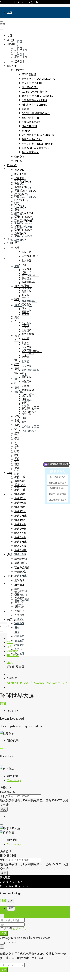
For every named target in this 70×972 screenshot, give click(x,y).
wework (19, 169)
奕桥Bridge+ (21, 225)
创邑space (20, 240)
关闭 (10, 900)
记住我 (8, 929)
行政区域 (12, 258)
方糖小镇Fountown (25, 191)
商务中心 (12, 65)
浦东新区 (19, 372)
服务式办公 (20, 70)
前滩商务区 (28, 390)
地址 (10, 646)
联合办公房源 (21, 567)
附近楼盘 (13, 655)
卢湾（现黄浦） (23, 286)
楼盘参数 (13, 651)
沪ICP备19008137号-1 (12, 881)
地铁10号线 (20, 515)
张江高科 (27, 400)
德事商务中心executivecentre (38, 78)
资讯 (9, 611)
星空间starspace (24, 212)
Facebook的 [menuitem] (39, 682)
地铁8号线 (20, 498)
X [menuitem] (47, 682)
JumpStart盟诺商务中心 (35, 147)
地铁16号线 (20, 541)
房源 (9, 583)
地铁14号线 (20, 532)
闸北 (16, 335)
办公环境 (19, 649)
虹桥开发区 (28, 333)
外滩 (24, 264)
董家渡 (25, 277)
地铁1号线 (19, 476)
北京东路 (27, 260)
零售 (9, 247)
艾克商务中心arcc (32, 83)
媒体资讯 (19, 618)
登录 (3, 933)
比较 (3, 900)
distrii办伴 (20, 173)
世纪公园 (27, 377)
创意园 (11, 44)
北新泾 (25, 361)
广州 (16, 459)
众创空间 (19, 156)
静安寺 (25, 307)
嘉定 (16, 424)
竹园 (24, 417)
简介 (10, 642)
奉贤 (16, 420)
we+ (16, 204)
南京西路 (27, 322)
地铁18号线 (20, 575)
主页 (10, 662)
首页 (9, 12)
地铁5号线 (20, 493)
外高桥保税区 (29, 430)
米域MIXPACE (21, 186)
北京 (16, 450)
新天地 (25, 294)
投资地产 (19, 636)
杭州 (16, 473)
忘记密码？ (20, 929)
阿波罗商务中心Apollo (34, 100)
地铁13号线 (20, 553)
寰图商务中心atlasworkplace (38, 96)
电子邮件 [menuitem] (63, 682)
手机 (4, 796)
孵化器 (18, 160)
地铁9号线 (20, 511)
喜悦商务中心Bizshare (34, 104)
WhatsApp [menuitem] (12, 682)
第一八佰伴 (28, 394)
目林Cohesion (29, 126)
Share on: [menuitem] (12, 678)
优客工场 (19, 178)
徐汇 (16, 378)
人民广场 (27, 251)
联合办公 (12, 165)
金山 (16, 442)
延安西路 (27, 365)
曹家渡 (25, 312)
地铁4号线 (19, 489)
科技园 (18, 41)
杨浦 (16, 387)
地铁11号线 (20, 519)
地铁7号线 (20, 506)
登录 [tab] (11, 908)
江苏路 (25, 325)
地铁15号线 (20, 537)
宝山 (16, 429)
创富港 (25, 108)
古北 (24, 374)
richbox (26, 130)
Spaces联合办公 (23, 217)
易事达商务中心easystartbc (38, 134)
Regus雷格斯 (29, 74)
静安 (16, 299)
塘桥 (24, 422)
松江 (16, 437)
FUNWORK (19, 205)
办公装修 (19, 653)
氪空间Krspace (22, 182)
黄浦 (16, 266)
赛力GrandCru (30, 87)
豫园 (24, 273)
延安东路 (27, 287)
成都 (16, 468)
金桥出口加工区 (30, 426)
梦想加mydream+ (23, 221)
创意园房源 (20, 595)
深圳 (16, 463)
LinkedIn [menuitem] (52, 682)
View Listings (14, 780)
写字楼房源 (20, 590)
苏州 (16, 446)
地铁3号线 (20, 485)
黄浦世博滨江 (29, 300)
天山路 (25, 338)
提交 (3, 809)
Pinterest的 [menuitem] (25, 682)
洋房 (16, 45)
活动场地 (19, 54)
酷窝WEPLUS (21, 195)
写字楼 (11, 23)
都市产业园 (20, 57)
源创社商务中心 (30, 117)
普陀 (16, 416)
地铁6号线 (20, 502)
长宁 (16, 339)
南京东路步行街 (30, 274)
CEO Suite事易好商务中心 (36, 91)
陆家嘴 (25, 385)
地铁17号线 (20, 545)
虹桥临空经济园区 (32, 370)
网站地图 (5, 877)
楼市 (16, 627)
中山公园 (27, 329)
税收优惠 (19, 644)
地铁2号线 (20, 480)
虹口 (16, 383)
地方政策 (19, 640)
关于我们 (12, 619)
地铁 (9, 494)
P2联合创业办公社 (32, 121)
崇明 (16, 433)
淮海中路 (27, 290)
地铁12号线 (20, 524)
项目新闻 (19, 623)
